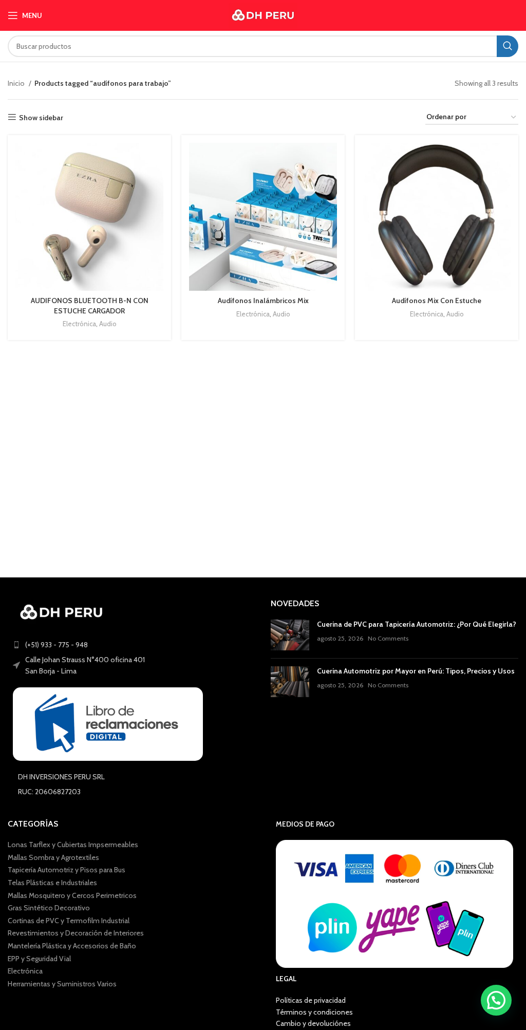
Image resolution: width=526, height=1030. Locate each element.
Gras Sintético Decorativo (49, 907)
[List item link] (131, 644)
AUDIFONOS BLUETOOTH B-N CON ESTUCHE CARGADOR (89, 305)
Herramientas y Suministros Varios (62, 983)
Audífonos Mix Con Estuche (436, 300)
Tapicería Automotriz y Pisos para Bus (66, 869)
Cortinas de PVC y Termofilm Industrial (68, 920)
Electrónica (79, 324)
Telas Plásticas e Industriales (52, 882)
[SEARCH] (507, 46)
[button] (496, 1000)
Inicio (17, 83)
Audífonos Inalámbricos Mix (263, 300)
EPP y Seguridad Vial (39, 958)
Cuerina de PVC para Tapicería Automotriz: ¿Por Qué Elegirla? (416, 624)
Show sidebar (41, 117)
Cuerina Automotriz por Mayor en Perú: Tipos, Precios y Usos (416, 671)
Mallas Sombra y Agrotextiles (53, 857)
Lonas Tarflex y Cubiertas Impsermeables (73, 844)
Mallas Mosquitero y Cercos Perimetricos (72, 895)
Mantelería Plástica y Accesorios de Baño (72, 945)
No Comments (388, 638)
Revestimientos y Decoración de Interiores (76, 933)
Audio (108, 324)
